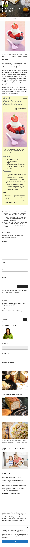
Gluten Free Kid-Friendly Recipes (14, 214)
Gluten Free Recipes (16, 218)
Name (4, 262)
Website (4, 277)
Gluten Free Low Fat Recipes (12, 216)
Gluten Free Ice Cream (19, 213)
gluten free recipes (10, 222)
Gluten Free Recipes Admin (19, 54)
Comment (5, 241)
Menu (15, 18)
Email (4, 270)
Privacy (15, 544)
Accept (15, 541)
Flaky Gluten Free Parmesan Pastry (11, 493)
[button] (27, 527)
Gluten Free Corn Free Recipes (13, 211)
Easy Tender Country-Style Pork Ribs (11, 477)
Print (25, 98)
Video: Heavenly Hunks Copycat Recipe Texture (14, 485)
